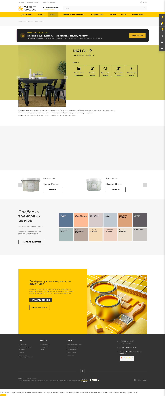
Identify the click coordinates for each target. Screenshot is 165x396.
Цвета (42, 349)
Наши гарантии (72, 349)
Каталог (43, 340)
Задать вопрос (39, 307)
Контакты (21, 352)
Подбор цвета (71, 352)
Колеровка (70, 355)
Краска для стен (49, 178)
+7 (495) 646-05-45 (50, 8)
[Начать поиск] (144, 8)
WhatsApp (82, 371)
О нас (20, 340)
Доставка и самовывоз (74, 344)
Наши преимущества (25, 347)
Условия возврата (72, 347)
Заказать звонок (41, 300)
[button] (18, 77)
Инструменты (44, 347)
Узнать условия (137, 35)
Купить (52, 190)
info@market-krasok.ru (128, 347)
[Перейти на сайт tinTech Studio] (84, 381)
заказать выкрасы (32, 242)
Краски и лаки (44, 344)
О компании (22, 344)
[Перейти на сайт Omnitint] (94, 381)
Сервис (70, 340)
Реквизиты (21, 349)
